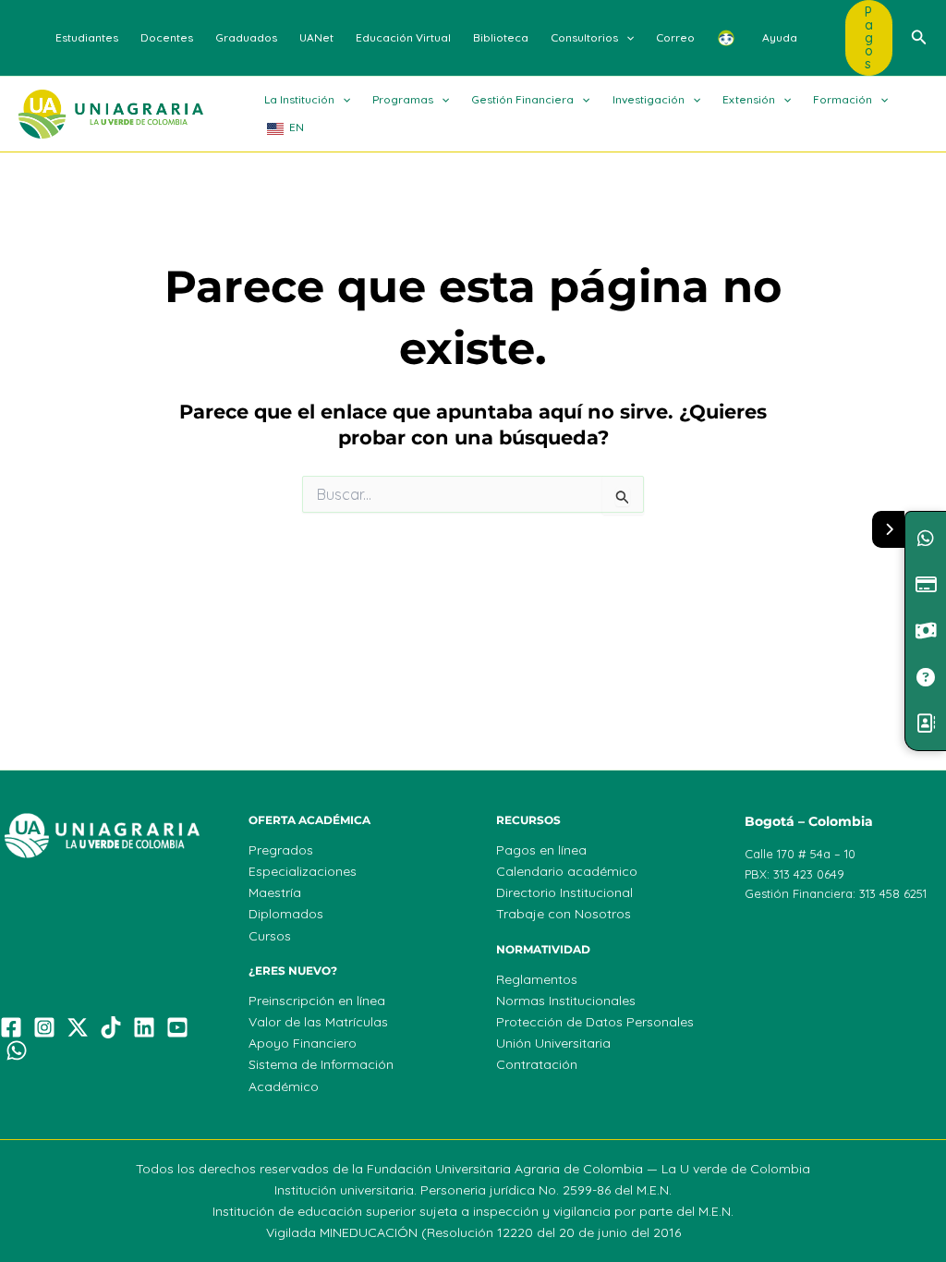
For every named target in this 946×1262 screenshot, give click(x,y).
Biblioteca (500, 37)
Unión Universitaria (553, 1043)
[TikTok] (111, 1027)
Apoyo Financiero (303, 1043)
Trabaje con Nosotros (563, 913)
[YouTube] (177, 1027)
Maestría (275, 892)
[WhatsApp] (17, 1050)
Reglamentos (536, 979)
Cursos (270, 936)
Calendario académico (566, 871)
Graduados (246, 37)
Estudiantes (86, 37)
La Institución (299, 99)
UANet (316, 37)
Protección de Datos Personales (595, 1021)
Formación (842, 99)
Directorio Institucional (564, 892)
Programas (402, 99)
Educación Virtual (403, 37)
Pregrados (281, 850)
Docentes (166, 37)
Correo (675, 37)
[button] (626, 38)
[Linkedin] (144, 1027)
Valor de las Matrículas (318, 1021)
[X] (78, 1027)
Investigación (648, 99)
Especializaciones (303, 871)
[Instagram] (44, 1027)
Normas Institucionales (566, 1000)
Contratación (536, 1064)
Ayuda (779, 37)
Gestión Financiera (522, 99)
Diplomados (286, 913)
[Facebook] (11, 1027)
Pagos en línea (541, 850)
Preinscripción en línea (317, 1000)
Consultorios (584, 37)
